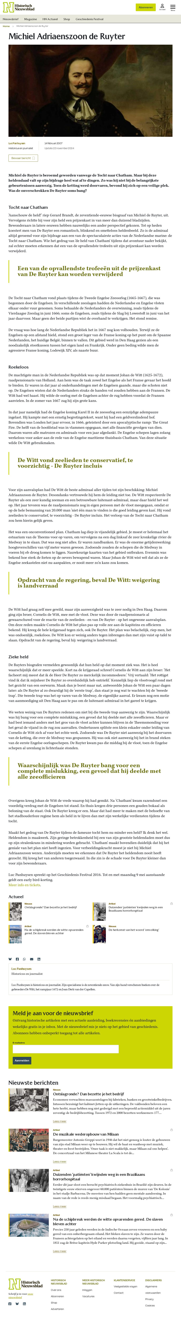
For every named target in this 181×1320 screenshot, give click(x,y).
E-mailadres (19, 1042)
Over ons (56, 1289)
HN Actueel (50, 19)
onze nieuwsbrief (20, 1296)
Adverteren (57, 1308)
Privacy (149, 1299)
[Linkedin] (38, 959)
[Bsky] (17, 1303)
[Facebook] (17, 959)
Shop (66, 19)
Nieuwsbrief (11, 19)
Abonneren (146, 7)
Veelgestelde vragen (125, 1286)
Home (6, 26)
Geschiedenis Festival (89, 19)
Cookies (150, 1305)
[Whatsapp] (24, 959)
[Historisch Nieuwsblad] (19, 7)
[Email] (31, 959)
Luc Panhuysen (16, 143)
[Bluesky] (10, 959)
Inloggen (87, 1289)
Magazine (30, 19)
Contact (119, 1292)
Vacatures (88, 1296)
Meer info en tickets (24, 885)
